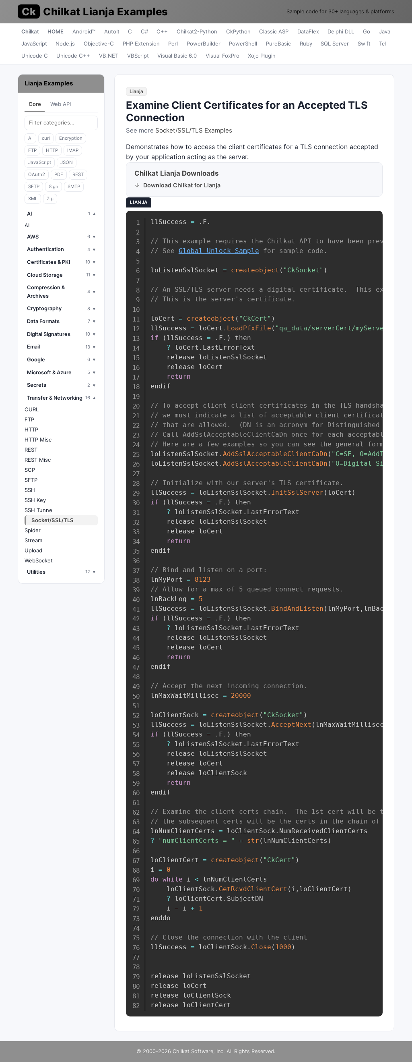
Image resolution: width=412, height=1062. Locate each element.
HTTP (52, 150)
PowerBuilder (203, 43)
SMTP (74, 186)
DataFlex (308, 31)
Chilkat (30, 31)
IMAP (72, 150)
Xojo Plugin (262, 55)
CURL (32, 409)
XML (32, 198)
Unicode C (34, 55)
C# (144, 31)
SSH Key (35, 500)
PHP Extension (141, 43)
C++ (162, 31)
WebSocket (39, 560)
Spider (33, 530)
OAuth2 (36, 174)
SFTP (33, 186)
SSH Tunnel (39, 510)
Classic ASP (273, 31)
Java (384, 31)
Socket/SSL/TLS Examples (193, 130)
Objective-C (99, 43)
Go (366, 31)
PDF (58, 174)
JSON (66, 162)
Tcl (382, 43)
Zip (50, 198)
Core (35, 104)
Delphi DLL (341, 31)
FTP (32, 150)
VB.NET (108, 55)
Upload (33, 550)
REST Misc (38, 459)
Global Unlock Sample (219, 251)
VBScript (138, 55)
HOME (55, 31)
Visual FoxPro (222, 55)
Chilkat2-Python (197, 31)
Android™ (83, 31)
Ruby (306, 43)
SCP (30, 470)
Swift (364, 43)
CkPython (238, 31)
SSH (30, 490)
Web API (60, 104)
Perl (173, 43)
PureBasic (278, 43)
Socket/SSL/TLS (52, 520)
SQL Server (335, 43)
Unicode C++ (73, 55)
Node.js (65, 43)
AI (30, 138)
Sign (53, 186)
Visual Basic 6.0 (177, 55)
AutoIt (111, 31)
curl (46, 138)
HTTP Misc (38, 439)
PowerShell (243, 43)
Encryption (70, 138)
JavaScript (34, 43)
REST (78, 174)
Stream (33, 540)
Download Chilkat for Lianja (181, 185)
